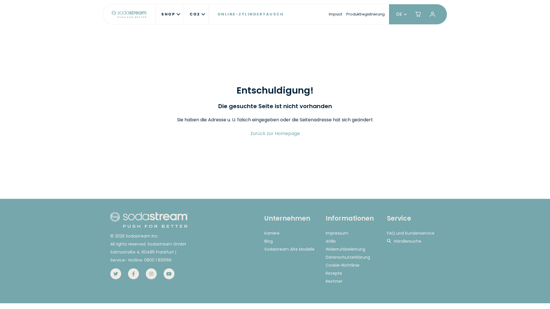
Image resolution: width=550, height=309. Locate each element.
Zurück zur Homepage (275, 133)
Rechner (334, 281)
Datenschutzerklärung (348, 257)
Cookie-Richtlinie (343, 265)
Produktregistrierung (365, 14)
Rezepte (334, 273)
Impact (335, 14)
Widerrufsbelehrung (345, 249)
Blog (268, 241)
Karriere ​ (272, 233)
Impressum (337, 233)
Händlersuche (407, 241)
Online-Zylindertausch (250, 14)
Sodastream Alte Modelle (289, 249)
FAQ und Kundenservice (411, 233)
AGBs (331, 241)
